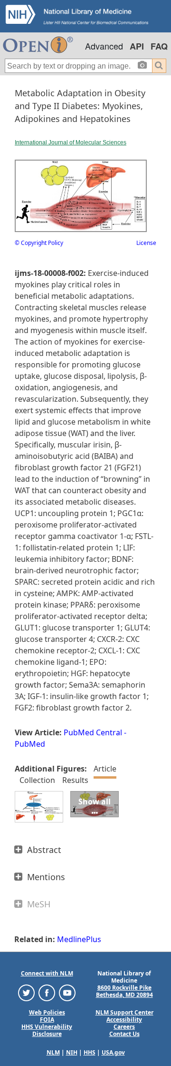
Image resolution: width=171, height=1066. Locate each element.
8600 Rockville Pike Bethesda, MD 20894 (124, 991)
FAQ (159, 46)
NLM (53, 1052)
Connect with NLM (47, 973)
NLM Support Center (124, 1012)
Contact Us (124, 1034)
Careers (124, 1027)
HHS (89, 1052)
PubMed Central (93, 732)
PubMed (30, 744)
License (146, 243)
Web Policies (47, 1012)
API (137, 46)
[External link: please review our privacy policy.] (26, 992)
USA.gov (113, 1052)
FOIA (47, 1019)
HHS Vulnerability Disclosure (46, 1030)
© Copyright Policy (39, 243)
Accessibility (124, 1019)
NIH (71, 1052)
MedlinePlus (79, 939)
